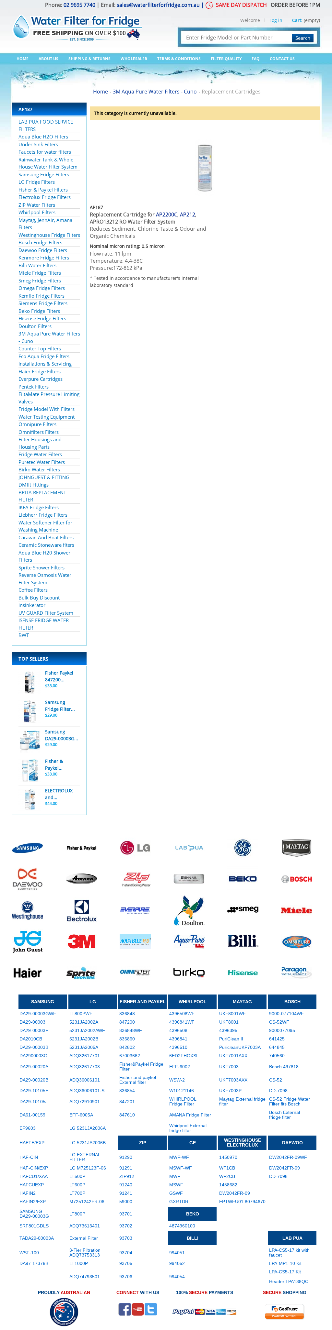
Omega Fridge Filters (41, 288)
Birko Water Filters (39, 469)
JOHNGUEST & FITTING (43, 477)
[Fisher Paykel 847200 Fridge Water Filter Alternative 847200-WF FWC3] (29, 682)
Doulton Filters (35, 326)
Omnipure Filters (37, 424)
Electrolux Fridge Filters (44, 197)
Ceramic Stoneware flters (46, 545)
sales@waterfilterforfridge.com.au (158, 4)
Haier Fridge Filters (39, 371)
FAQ (256, 58)
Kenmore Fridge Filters (43, 257)
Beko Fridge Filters (39, 311)
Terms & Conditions (179, 58)
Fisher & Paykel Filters (43, 189)
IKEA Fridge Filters (38, 507)
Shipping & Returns (89, 58)
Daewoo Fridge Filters (42, 250)
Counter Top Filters (39, 348)
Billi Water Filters (37, 265)
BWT (23, 635)
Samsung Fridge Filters (43, 174)
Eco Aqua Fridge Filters (43, 356)
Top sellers (33, 658)
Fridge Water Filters (40, 454)
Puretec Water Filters (41, 462)
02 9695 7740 (79, 4)
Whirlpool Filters (36, 212)
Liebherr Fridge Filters (42, 514)
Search (302, 38)
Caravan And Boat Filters (46, 537)
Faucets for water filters (44, 151)
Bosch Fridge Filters (40, 242)
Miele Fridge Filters (39, 272)
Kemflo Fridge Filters (41, 295)
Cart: (297, 20)
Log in (275, 20)
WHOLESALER (134, 58)
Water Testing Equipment (46, 416)
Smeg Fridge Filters (39, 280)
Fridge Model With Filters (46, 409)
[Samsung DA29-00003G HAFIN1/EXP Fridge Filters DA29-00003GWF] (29, 741)
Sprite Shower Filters (41, 567)
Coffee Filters (33, 590)
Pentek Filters (33, 386)
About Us (48, 58)
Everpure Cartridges (40, 379)
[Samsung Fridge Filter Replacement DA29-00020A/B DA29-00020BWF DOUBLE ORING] (29, 711)
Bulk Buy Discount (39, 597)
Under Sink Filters (38, 144)
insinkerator (31, 605)
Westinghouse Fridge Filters (49, 235)
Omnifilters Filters (38, 432)
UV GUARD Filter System (45, 613)
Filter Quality (226, 58)
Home (23, 58)
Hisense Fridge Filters (42, 318)
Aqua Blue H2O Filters (43, 136)
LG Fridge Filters (36, 182)
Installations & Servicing (45, 363)
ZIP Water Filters (36, 205)
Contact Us (282, 58)
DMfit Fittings (33, 484)
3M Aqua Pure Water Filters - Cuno (155, 91)
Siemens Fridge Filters (42, 303)
